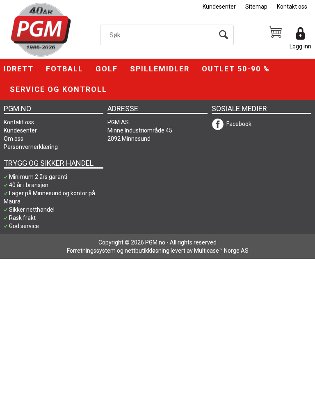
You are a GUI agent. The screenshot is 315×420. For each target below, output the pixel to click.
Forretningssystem (91, 250)
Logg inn (300, 46)
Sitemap (256, 6)
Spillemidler (159, 68)
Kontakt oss (292, 6)
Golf (107, 68)
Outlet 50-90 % (236, 68)
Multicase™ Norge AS (221, 250)
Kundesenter (219, 6)
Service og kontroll (58, 89)
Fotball (64, 68)
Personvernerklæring (31, 147)
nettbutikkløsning (147, 250)
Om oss (13, 138)
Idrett (19, 68)
